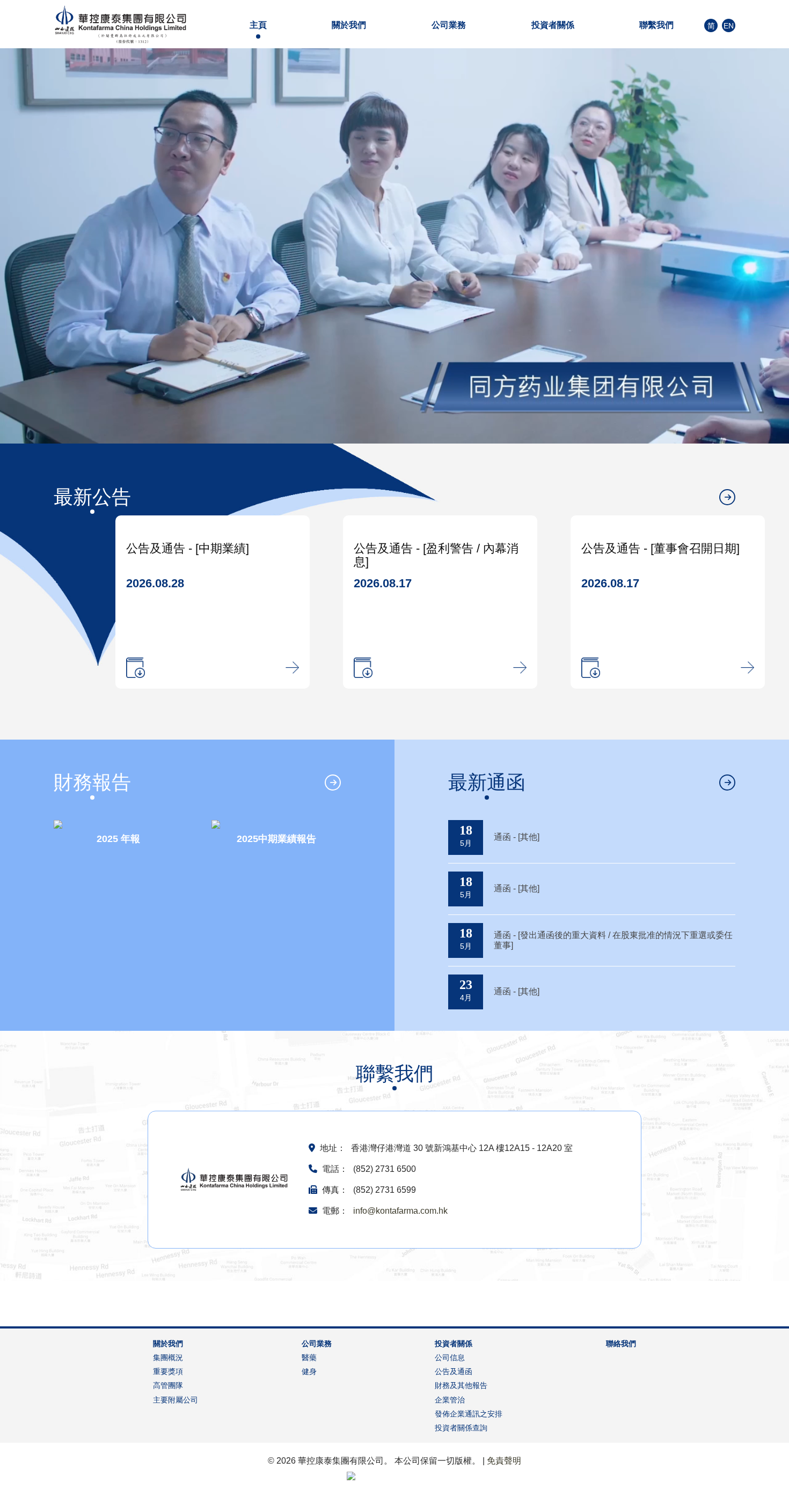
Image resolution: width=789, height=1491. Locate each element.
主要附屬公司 (175, 1400)
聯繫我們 (656, 24)
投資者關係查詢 (461, 1427)
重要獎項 (168, 1371)
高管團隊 (168, 1385)
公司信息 (450, 1357)
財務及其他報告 (461, 1385)
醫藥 (309, 1357)
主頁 (258, 24)
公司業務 (449, 24)
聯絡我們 (621, 1343)
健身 (309, 1371)
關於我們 (349, 24)
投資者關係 (552, 24)
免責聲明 (504, 1460)
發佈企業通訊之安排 (468, 1413)
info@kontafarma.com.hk (400, 1210)
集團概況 (168, 1357)
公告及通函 (453, 1371)
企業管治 (450, 1400)
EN (729, 25)
